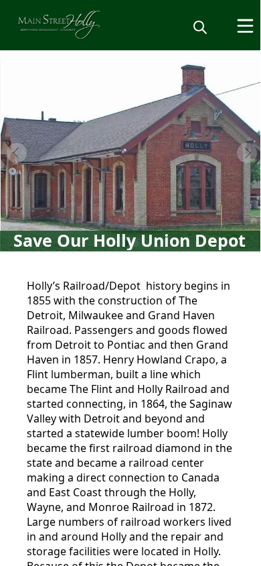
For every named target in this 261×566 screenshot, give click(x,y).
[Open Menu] (245, 26)
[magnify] (200, 26)
